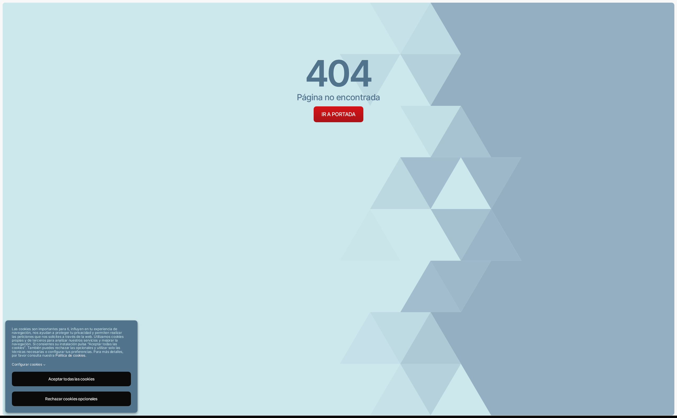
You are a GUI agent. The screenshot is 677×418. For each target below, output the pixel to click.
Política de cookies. (71, 355)
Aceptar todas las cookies (71, 378)
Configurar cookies (27, 364)
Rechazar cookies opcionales (71, 398)
